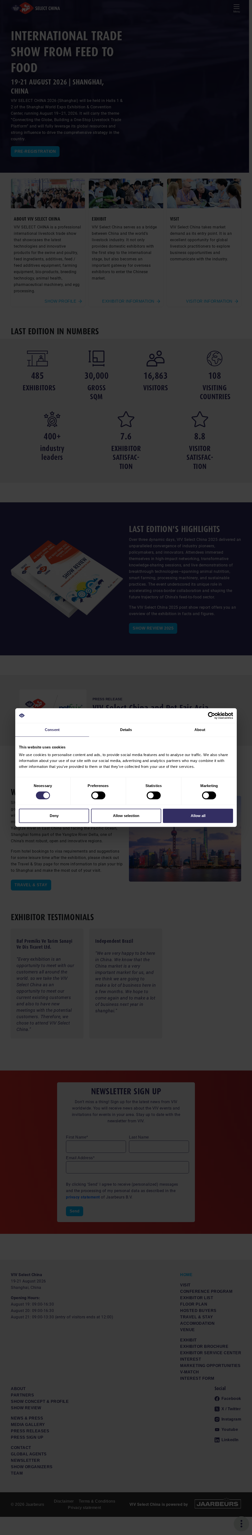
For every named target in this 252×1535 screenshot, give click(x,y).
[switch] (98, 795)
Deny (54, 816)
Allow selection (126, 816)
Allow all (198, 816)
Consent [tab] (52, 730)
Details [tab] (126, 730)
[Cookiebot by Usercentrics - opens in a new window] (211, 715)
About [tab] (199, 730)
